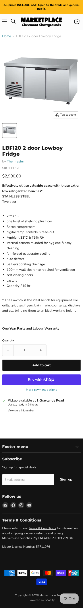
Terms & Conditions (42, 528)
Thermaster (15, 161)
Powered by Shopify (42, 600)
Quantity (8, 340)
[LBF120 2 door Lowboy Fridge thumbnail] (9, 130)
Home (6, 36)
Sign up (66, 479)
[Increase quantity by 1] (40, 350)
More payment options (41, 390)
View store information (21, 410)
